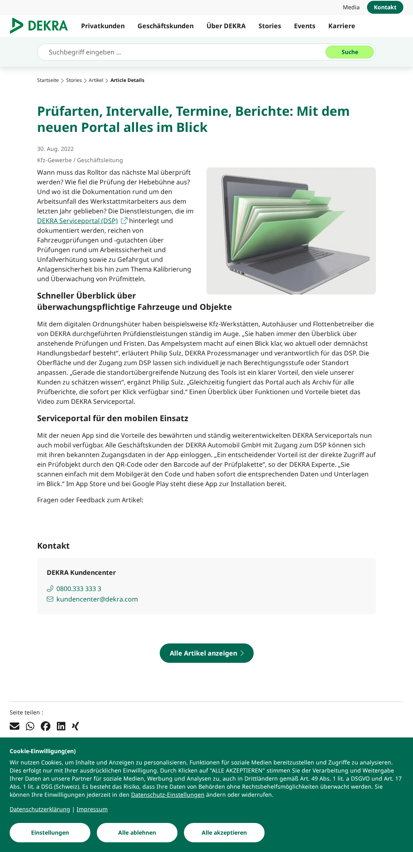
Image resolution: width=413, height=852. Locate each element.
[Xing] (75, 725)
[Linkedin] (61, 725)
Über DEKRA (226, 25)
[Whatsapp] (30, 725)
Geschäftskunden (166, 25)
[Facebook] (45, 725)
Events (304, 25)
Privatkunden (103, 25)
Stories (270, 25)
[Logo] (42, 26)
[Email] (14, 725)
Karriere (341, 25)
